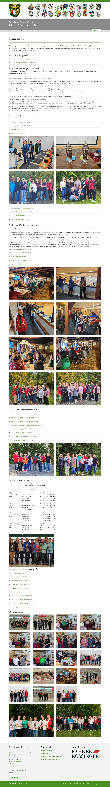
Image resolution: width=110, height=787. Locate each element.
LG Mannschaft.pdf (18, 130)
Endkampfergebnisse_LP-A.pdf (21, 588)
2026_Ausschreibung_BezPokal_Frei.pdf (24, 63)
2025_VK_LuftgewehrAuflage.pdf (22, 208)
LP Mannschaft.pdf (18, 133)
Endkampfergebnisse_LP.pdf (20, 581)
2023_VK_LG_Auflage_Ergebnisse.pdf (23, 429)
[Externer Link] (86, 754)
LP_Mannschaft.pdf (18, 264)
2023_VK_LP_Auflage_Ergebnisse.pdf (23, 436)
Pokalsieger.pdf (17, 573)
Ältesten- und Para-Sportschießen (20, 753)
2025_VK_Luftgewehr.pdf (20, 216)
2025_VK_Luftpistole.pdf (20, 219)
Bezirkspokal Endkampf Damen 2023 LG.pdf (24, 418)
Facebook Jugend (45, 751)
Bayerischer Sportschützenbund (50, 757)
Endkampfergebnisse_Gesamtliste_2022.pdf (25, 592)
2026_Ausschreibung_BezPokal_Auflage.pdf (25, 59)
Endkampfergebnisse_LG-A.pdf (21, 584)
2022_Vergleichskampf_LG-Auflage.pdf (23, 603)
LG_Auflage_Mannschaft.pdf (21, 253)
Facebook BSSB (45, 754)
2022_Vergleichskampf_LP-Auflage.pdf (23, 607)
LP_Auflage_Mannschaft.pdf (21, 260)
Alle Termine (14, 777)
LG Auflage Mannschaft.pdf (20, 122)
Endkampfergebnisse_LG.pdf (20, 577)
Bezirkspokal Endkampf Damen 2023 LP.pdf (24, 421)
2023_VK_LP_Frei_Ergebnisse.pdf (22, 440)
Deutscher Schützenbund (48, 759)
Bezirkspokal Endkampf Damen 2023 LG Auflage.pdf (26, 414)
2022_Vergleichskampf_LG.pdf (21, 596)
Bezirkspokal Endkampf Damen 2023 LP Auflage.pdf (26, 425)
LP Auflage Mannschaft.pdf (20, 126)
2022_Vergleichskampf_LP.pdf (21, 599)
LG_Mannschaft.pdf (18, 256)
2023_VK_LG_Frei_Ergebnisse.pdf (22, 433)
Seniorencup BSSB (15, 761)
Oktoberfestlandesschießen (18, 770)
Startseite (55, 10)
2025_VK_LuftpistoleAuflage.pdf (22, 212)
